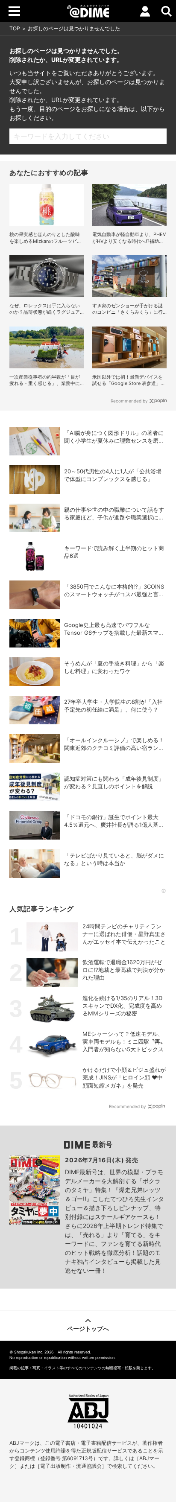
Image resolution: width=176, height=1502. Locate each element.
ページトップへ (88, 1328)
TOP (14, 28)
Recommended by (129, 400)
